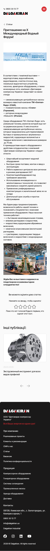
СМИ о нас (8, 446)
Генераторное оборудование (16, 478)
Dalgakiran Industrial (11, 528)
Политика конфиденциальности (17, 461)
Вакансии (7, 456)
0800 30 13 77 (12, 9)
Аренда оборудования (13, 493)
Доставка (7, 498)
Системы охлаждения (13, 483)
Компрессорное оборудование (17, 473)
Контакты (8, 505)
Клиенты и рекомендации (15, 441)
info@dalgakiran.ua (11, 523)
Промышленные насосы (14, 488)
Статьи (9, 24)
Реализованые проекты (14, 436)
